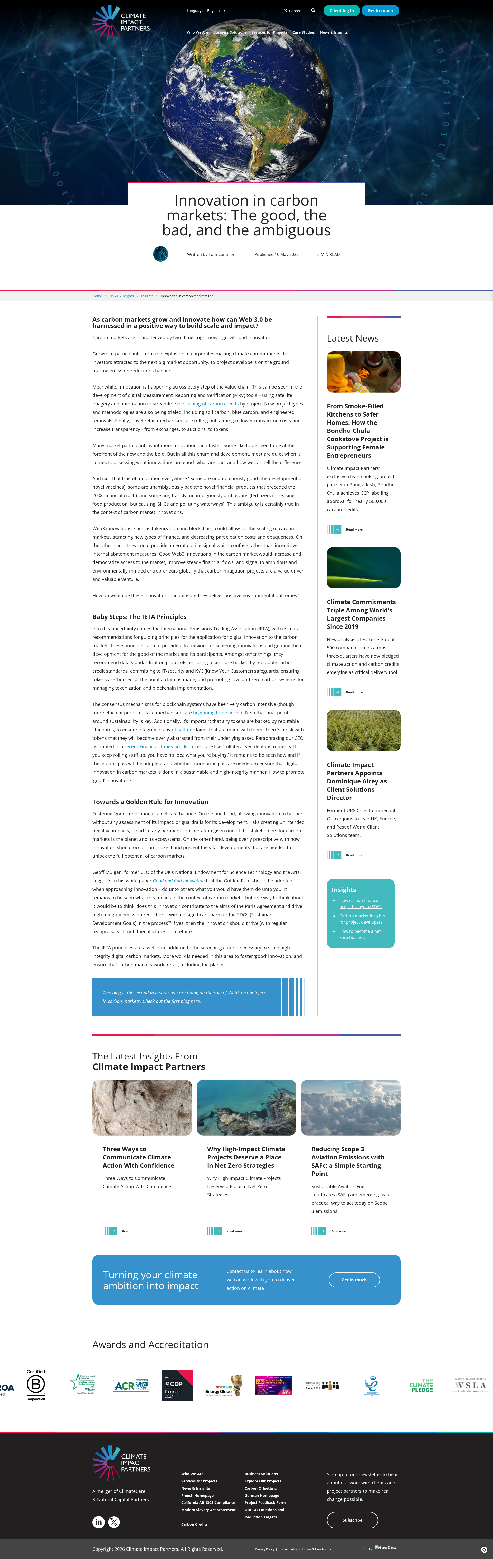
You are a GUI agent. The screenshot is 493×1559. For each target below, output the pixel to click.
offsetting (182, 729)
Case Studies (303, 32)
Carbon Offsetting (261, 1488)
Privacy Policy (264, 1549)
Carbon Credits (194, 1524)
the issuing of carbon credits (208, 404)
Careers (295, 10)
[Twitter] (114, 1522)
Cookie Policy (288, 1549)
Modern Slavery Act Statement (208, 1509)
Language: (196, 10)
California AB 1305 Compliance (208, 1502)
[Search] (313, 10)
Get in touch (380, 10)
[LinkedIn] (98, 1522)
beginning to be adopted (219, 712)
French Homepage (197, 1495)
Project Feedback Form (265, 1502)
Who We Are (197, 32)
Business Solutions (229, 32)
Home (97, 296)
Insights (147, 296)
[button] (482, 1549)
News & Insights (334, 32)
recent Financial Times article (156, 746)
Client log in (342, 10)
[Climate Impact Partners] (122, 22)
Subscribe (352, 1520)
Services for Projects (269, 32)
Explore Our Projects (263, 1481)
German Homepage (262, 1495)
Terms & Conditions (316, 1549)
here (195, 1001)
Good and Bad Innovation (179, 881)
